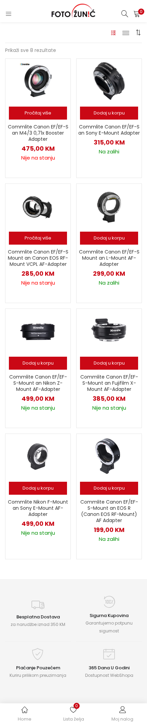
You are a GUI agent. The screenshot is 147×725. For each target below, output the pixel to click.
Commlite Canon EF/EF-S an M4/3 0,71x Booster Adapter (38, 133)
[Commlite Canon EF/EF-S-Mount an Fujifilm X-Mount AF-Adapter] (109, 330)
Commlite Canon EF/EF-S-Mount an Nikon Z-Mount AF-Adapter (38, 383)
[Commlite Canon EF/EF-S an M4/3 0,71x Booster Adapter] (38, 80)
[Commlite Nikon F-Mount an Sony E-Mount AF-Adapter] (38, 455)
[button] (137, 13)
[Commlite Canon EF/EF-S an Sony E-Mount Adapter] (109, 80)
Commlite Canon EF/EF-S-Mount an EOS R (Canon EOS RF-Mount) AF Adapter (109, 511)
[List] (125, 32)
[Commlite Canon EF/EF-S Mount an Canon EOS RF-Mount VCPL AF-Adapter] (38, 205)
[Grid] (113, 32)
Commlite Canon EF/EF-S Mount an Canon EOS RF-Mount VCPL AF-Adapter (38, 258)
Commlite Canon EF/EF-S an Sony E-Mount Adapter (109, 130)
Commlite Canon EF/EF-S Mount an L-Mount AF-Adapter (109, 258)
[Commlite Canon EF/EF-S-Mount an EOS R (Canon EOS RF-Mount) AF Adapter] (109, 455)
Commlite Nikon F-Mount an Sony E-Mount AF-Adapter (38, 508)
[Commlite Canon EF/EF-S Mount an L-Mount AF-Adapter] (109, 205)
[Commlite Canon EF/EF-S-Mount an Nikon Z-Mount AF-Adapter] (38, 330)
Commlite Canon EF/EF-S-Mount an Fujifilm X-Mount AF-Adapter (109, 383)
